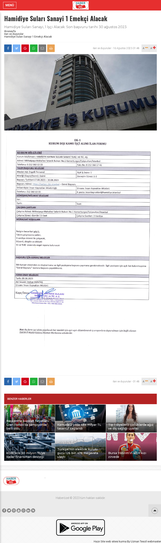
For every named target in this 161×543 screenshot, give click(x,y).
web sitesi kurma (116, 541)
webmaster (154, 541)
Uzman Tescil (139, 541)
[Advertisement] (80, 363)
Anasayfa (10, 31)
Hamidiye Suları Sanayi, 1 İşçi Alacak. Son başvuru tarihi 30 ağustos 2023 (65, 27)
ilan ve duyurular (13, 33)
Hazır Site (99, 541)
